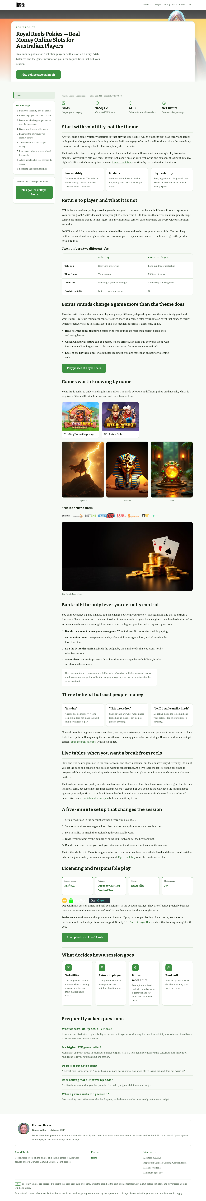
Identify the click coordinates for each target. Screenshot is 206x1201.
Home (19, 95)
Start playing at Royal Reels (85, 937)
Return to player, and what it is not (35, 115)
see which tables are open (94, 798)
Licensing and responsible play (33, 169)
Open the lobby (127, 857)
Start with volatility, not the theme (35, 111)
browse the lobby (122, 162)
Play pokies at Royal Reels (38, 74)
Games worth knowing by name (33, 129)
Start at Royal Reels (141, 922)
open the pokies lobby (83, 741)
